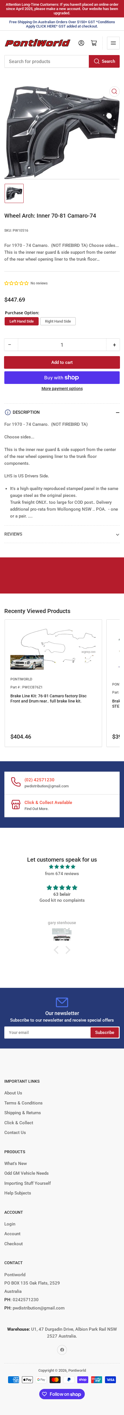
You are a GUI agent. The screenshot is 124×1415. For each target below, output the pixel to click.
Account (12, 1233)
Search (108, 61)
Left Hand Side (22, 321)
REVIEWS (13, 534)
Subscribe (104, 1032)
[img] (62, 866)
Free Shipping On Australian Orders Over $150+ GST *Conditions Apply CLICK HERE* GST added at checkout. (62, 24)
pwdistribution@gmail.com (47, 786)
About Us (13, 1093)
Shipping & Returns (22, 1112)
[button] (16, 283)
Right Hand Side (58, 321)
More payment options (62, 388)
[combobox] (62, 61)
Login (9, 1224)
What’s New (15, 1163)
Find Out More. (37, 809)
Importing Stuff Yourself (27, 1183)
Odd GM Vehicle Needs (26, 1173)
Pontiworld (77, 1370)
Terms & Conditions (23, 1103)
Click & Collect (18, 1122)
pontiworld (21, 679)
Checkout (13, 1243)
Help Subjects (17, 1193)
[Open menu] (113, 43)
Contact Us (15, 1132)
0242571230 (25, 1299)
